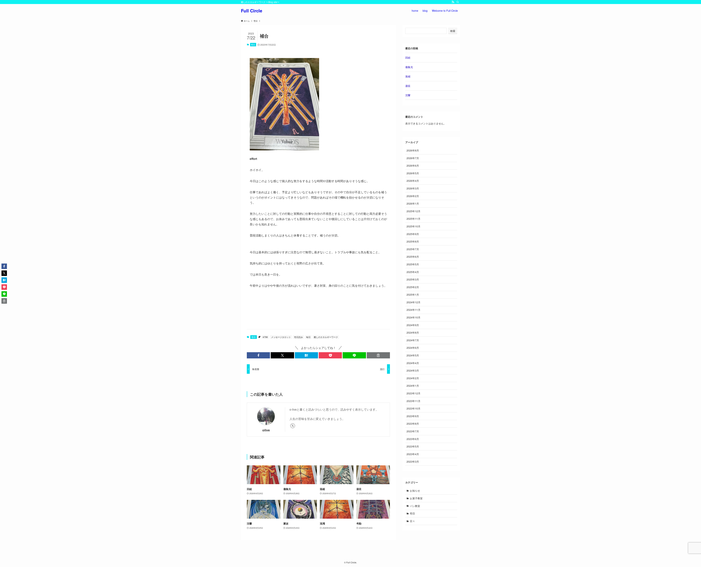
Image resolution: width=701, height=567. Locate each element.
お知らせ (415, 490)
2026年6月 (413, 165)
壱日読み (298, 337)
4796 (265, 337)
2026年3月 (413, 188)
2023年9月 (413, 416)
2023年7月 (413, 431)
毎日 (308, 337)
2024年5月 (413, 355)
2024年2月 (413, 378)
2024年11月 (413, 310)
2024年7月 (413, 340)
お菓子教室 (416, 498)
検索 (452, 31)
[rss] (453, 2)
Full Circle (251, 10)
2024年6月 (413, 347)
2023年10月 (413, 408)
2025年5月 (413, 264)
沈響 (407, 95)
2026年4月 (413, 180)
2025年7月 (413, 249)
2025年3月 (413, 279)
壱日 (253, 44)
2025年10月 (413, 226)
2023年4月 (413, 454)
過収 (407, 86)
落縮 (407, 76)
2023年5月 (413, 446)
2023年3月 (413, 461)
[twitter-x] (292, 425)
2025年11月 (413, 218)
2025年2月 (413, 287)
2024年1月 (413, 385)
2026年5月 (413, 173)
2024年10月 (413, 317)
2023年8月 (413, 423)
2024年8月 (413, 332)
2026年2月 (413, 196)
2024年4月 (413, 363)
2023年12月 (413, 393)
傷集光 (409, 67)
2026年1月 (413, 203)
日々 (412, 521)
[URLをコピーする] (378, 355)
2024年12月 (413, 302)
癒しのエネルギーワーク (326, 337)
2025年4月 (413, 272)
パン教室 (415, 506)
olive (266, 430)
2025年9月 (413, 234)
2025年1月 (413, 294)
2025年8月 (413, 241)
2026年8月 (413, 150)
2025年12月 (413, 211)
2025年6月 (413, 256)
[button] (258, 355)
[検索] (457, 2)
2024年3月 (413, 370)
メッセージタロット (281, 337)
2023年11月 (413, 401)
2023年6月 (413, 439)
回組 (407, 57)
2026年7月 (413, 158)
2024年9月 (413, 325)
